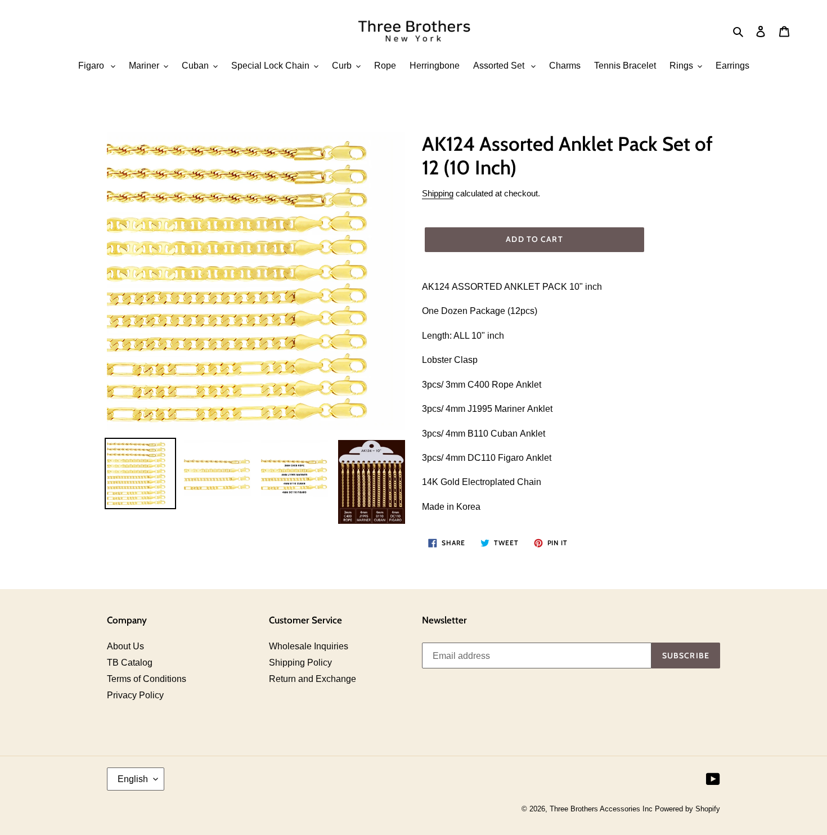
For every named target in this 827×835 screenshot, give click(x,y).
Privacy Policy (135, 695)
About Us (125, 646)
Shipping (437, 193)
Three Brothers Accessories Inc (602, 809)
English (133, 779)
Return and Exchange (312, 679)
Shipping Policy (300, 662)
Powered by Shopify (687, 809)
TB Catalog (129, 662)
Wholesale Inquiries (308, 646)
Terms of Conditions (146, 679)
